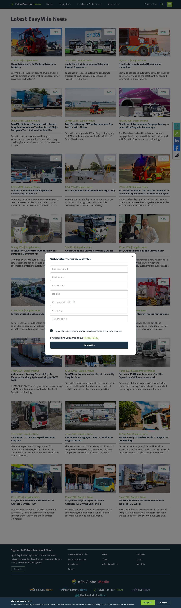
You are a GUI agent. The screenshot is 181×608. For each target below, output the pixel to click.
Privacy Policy (91, 338)
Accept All (148, 602)
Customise (163, 602)
